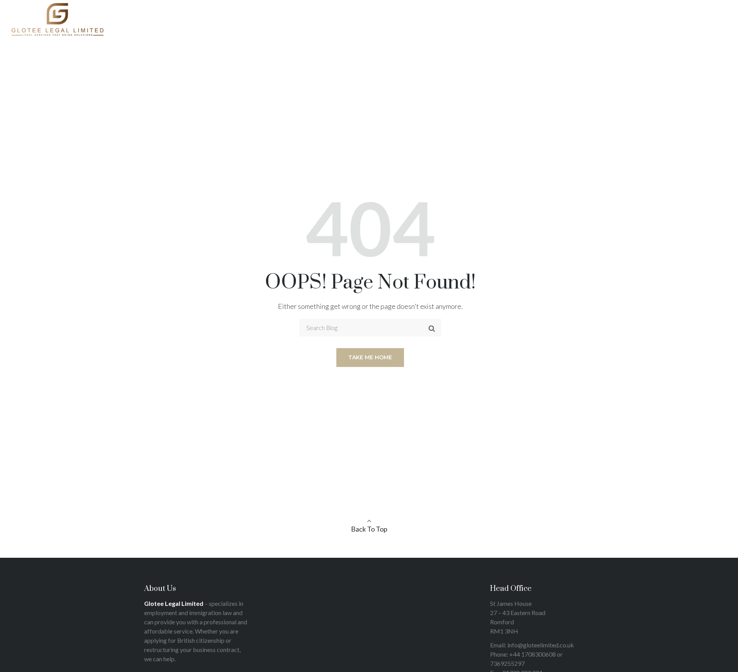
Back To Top (369, 529)
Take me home (370, 357)
